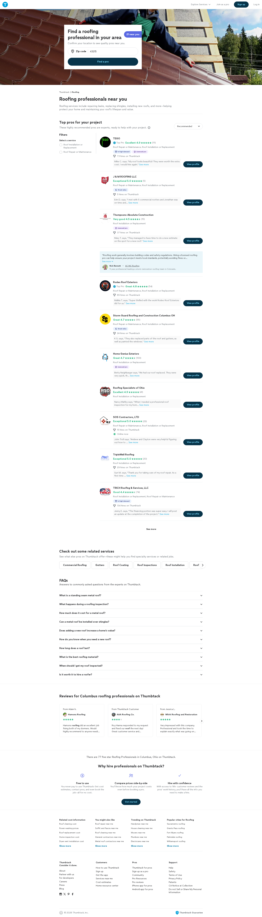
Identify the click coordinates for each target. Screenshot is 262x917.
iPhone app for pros (142, 885)
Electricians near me (140, 841)
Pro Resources (139, 878)
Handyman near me (139, 824)
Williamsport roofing (176, 841)
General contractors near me (108, 837)
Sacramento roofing (176, 824)
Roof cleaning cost (67, 824)
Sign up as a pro (140, 871)
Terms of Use (175, 875)
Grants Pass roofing (176, 828)
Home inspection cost (69, 837)
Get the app (102, 875)
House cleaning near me (141, 828)
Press (62, 885)
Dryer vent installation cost (71, 841)
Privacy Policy (175, 878)
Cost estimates (103, 882)
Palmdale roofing (174, 837)
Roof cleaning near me (105, 833)
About (62, 871)
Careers (63, 881)
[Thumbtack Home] (5, 4)
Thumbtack (64, 92)
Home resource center (107, 885)
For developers (66, 878)
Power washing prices (69, 828)
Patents (172, 882)
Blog (61, 888)
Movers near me (138, 833)
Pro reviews (138, 882)
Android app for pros (142, 889)
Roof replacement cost (69, 833)
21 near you (132, 34)
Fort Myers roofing (175, 833)
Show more (65, 846)
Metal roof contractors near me (109, 841)
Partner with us (66, 874)
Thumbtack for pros (142, 868)
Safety (172, 871)
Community (138, 875)
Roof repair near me (104, 824)
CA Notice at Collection (181, 885)
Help (171, 868)
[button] (118, 142)
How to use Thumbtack (107, 868)
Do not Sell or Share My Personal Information (185, 891)
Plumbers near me (139, 837)
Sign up (99, 871)
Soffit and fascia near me (106, 828)
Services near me (104, 878)
